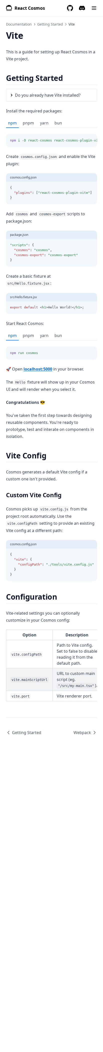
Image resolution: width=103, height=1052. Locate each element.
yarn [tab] (44, 123)
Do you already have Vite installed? (47, 95)
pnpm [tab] (28, 123)
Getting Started (50, 24)
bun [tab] (58, 123)
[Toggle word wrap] (82, 140)
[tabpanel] (51, 137)
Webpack (82, 732)
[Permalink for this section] (67, 78)
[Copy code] (90, 140)
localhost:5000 (38, 369)
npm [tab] (12, 123)
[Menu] (94, 8)
